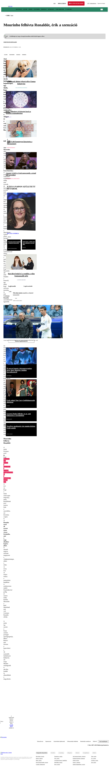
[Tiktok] (100, 738)
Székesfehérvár (91, 3)
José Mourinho (11, 54)
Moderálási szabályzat (85, 741)
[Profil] (105, 9)
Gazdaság (61, 752)
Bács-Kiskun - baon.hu (40, 756)
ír (4, 455)
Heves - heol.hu (57, 764)
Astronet (51, 9)
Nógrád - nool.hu (76, 760)
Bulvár (77, 752)
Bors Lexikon (62, 3)
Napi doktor (60, 9)
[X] (4, 135)
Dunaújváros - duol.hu (58, 756)
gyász (14, 335)
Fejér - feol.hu (56, 758)
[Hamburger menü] (4, 9)
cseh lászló (10, 434)
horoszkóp (8, 117)
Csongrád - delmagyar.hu (40, 764)
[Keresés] (101, 9)
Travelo (43, 9)
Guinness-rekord (21, 279)
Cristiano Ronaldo (10, 42)
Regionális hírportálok (42, 752)
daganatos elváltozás (21, 87)
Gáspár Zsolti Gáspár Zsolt (12, 178)
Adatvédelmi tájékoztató (59, 741)
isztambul (15, 322)
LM (4, 141)
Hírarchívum (40, 741)
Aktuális (19, 9)
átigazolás (18, 54)
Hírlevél (95, 741)
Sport (30, 9)
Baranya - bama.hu (39, 758)
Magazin (70, 752)
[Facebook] (107, 738)
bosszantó (9, 419)
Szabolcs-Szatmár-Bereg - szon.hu (79, 764)
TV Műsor (68, 9)
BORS (8, 15)
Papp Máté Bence (11, 147)
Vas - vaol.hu (93, 758)
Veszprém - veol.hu (94, 760)
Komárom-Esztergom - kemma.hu (79, 758)
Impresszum (48, 741)
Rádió (94, 752)
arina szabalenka (12, 248)
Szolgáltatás (86, 752)
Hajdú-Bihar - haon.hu (58, 762)
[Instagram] (103, 738)
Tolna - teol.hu (93, 756)
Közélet (53, 752)
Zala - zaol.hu (93, 762)
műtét (24, 247)
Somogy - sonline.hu (76, 762)
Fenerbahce (24, 54)
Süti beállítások (103, 741)
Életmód (37, 9)
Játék (54, 3)
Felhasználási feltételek (72, 741)
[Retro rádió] (71, 4)
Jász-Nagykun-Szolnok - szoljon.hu (79, 756)
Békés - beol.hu (38, 760)
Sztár (25, 9)
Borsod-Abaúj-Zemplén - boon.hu (42, 762)
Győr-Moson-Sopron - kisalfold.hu (60, 760)
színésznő (9, 236)
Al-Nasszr (5, 54)
